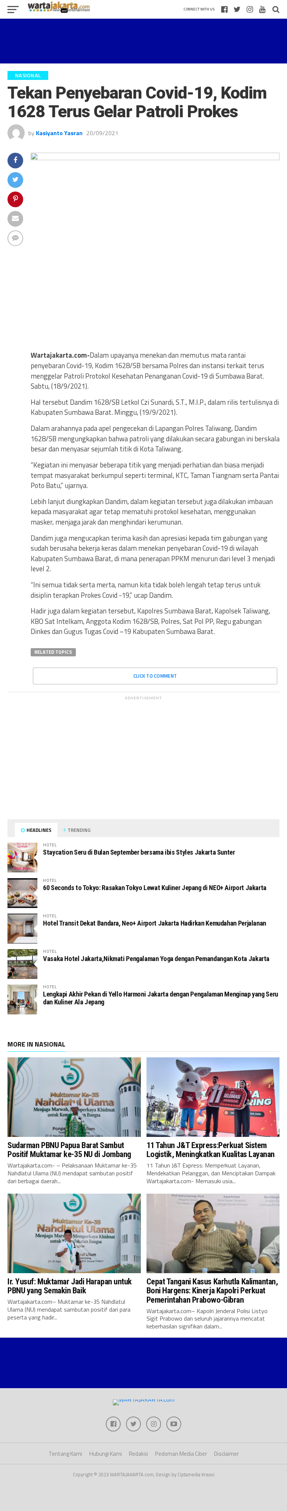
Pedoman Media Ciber (181, 1453)
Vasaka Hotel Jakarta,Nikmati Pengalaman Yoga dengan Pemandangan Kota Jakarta (156, 959)
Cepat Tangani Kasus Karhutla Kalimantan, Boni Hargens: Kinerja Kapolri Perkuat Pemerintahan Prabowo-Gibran (212, 1291)
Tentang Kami (65, 1453)
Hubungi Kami (105, 1453)
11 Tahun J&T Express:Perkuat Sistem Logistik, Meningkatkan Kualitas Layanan (210, 1149)
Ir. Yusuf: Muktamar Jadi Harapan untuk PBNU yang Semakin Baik (69, 1286)
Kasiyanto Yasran (59, 132)
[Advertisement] (143, 41)
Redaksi (138, 1453)
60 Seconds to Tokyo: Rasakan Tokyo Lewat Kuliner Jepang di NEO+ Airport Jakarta (154, 888)
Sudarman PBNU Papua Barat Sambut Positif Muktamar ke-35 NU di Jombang (69, 1149)
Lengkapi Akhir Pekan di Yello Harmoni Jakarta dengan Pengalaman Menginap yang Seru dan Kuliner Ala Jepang (160, 997)
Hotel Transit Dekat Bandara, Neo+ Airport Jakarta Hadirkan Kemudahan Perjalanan (154, 923)
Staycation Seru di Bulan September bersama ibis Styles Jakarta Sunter (139, 852)
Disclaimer (226, 1453)
